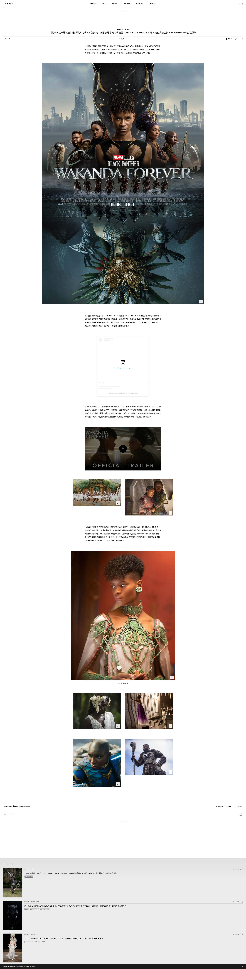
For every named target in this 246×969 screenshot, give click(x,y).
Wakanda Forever (44, 909)
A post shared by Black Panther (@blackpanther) (123, 393)
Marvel (16, 806)
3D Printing (37, 941)
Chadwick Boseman (24, 806)
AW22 (43, 941)
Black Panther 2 (34, 909)
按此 (28, 966)
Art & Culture (35, 902)
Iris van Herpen (8, 806)
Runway (33, 869)
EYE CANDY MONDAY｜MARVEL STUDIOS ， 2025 (75, 906)
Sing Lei (125, 39)
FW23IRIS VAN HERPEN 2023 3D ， (70, 873)
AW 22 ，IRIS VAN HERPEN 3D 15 (63, 938)
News (127, 29)
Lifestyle (27, 902)
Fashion (120, 29)
